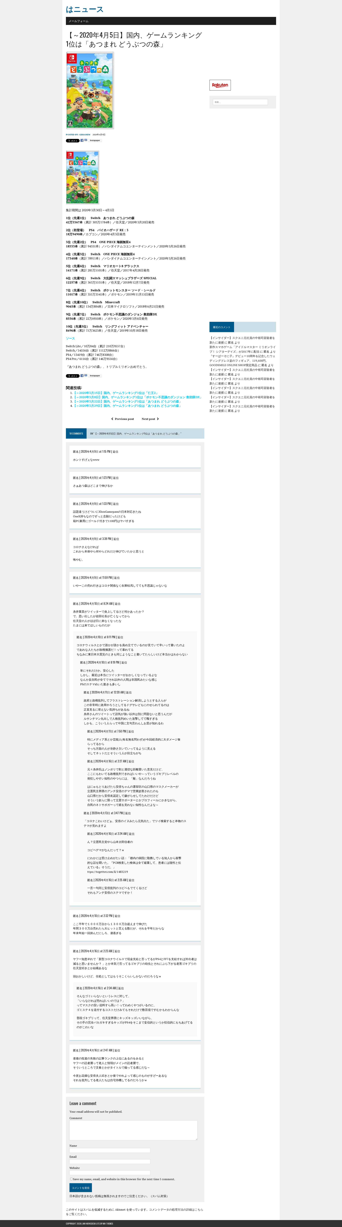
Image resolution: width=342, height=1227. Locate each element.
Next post (148, 419)
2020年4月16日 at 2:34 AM (100, 988)
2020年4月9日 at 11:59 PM (96, 577)
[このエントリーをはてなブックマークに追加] (85, 140)
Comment (75, 1118)
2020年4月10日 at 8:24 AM (97, 603)
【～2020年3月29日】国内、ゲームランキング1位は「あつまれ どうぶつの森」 (127, 406)
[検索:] (240, 102)
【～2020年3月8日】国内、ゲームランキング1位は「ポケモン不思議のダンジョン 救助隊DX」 (138, 397)
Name (73, 1146)
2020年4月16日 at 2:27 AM (110, 761)
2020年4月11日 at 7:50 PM (110, 731)
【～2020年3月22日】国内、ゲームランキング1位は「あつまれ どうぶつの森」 (127, 401)
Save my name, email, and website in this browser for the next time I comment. (124, 1179)
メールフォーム (79, 21)
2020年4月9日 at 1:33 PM (96, 503)
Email (73, 1157)
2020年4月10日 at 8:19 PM (103, 662)
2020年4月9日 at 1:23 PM (96, 477)
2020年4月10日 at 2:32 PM (96, 916)
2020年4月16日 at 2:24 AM (111, 833)
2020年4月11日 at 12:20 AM (108, 692)
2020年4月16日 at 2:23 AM (96, 951)
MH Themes (108, 1223)
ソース (70, 338)
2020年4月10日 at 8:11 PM (99, 637)
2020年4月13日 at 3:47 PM (107, 813)
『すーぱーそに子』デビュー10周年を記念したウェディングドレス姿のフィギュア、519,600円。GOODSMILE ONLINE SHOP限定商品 (242, 360)
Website (74, 1168)
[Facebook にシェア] (82, 140)
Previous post (124, 419)
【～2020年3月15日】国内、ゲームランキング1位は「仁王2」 (116, 393)
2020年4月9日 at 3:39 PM (96, 539)
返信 (115, 451)
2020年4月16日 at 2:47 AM (96, 1050)
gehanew (84, 134)
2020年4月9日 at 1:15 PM (95, 451)
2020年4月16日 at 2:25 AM (110, 880)
